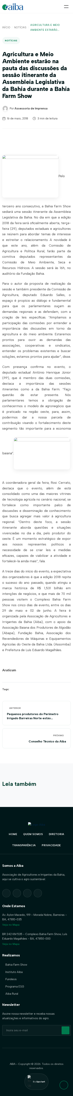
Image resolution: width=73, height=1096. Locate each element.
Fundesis (11, 979)
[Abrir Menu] (66, 6)
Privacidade (51, 845)
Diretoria (56, 834)
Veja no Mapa (10, 924)
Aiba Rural (11, 993)
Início (6, 27)
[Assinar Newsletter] (65, 1030)
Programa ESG (14, 986)
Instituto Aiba (14, 972)
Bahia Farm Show (16, 964)
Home (13, 834)
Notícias (20, 27)
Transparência (24, 845)
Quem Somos (33, 834)
